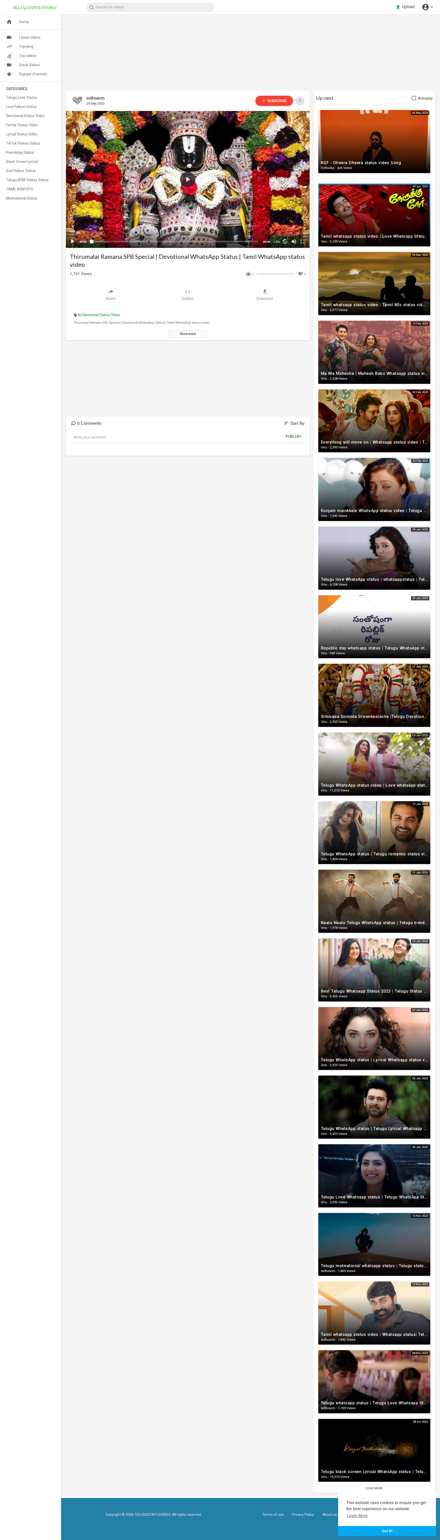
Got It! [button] (387, 1531)
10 (285, 242)
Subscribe (277, 101)
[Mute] (293, 241)
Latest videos (29, 37)
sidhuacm (95, 98)
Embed (188, 298)
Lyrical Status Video (21, 134)
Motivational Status (21, 198)
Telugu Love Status (21, 97)
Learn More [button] (357, 1516)
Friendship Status (20, 152)
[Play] (72, 241)
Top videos (27, 56)
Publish (293, 436)
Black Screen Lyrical (22, 162)
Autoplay (425, 98)
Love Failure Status (21, 107)
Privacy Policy (303, 1515)
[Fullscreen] (302, 241)
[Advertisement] (219, 55)
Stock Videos (29, 65)
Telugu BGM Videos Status (27, 180)
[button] (427, 7)
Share (111, 298)
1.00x (276, 241)
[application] (188, 179)
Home (24, 22)
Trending (26, 47)
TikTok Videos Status (23, 143)
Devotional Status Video (101, 315)
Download (265, 298)
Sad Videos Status (21, 171)
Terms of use (273, 1515)
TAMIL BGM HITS (19, 189)
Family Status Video (22, 125)
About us (329, 1515)
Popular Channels (33, 74)
